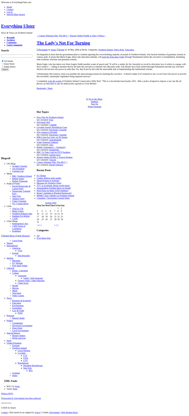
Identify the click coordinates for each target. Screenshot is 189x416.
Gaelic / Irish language (33, 278)
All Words (8, 61)
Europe (15, 253)
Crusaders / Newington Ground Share (53, 198)
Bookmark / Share (45, 88)
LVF (25, 355)
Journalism (17, 308)
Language (22, 275)
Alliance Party (18, 198)
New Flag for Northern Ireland (50, 117)
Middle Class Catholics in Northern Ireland (55, 195)
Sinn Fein (16, 196)
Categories (12, 42)
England (16, 345)
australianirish (55, 140)
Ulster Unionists (19, 201)
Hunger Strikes (18, 335)
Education (129, 50)
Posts (17, 386)
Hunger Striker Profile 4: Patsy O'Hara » (87, 36)
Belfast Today (18, 178)
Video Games (18, 295)
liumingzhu (54, 150)
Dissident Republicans (33, 365)
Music (15, 290)
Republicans (23, 363)
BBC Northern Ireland (22, 176)
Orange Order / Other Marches (31, 280)
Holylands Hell (43, 122)
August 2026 (50, 203)
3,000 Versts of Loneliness (18, 227)
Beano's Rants (18, 318)
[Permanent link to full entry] (42, 50)
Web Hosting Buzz (69, 412)
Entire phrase (9, 66)
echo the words (54, 81)
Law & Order (18, 310)
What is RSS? (7, 393)
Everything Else (44, 238)
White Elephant (94, 106)
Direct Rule (119, 50)
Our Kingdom (18, 168)
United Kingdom (14, 343)
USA (20, 250)
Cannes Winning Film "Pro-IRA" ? (52, 162)
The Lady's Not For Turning (63, 42)
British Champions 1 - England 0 (51, 147)
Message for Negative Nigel (49, 183)
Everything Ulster (18, 25)
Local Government (20, 330)
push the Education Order (113, 57)
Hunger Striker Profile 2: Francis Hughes (55, 157)
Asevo (37, 412)
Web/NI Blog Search (16, 14)
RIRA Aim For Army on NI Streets (52, 137)
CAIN (15, 218)
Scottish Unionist (19, 166)
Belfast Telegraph (20, 181)
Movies (15, 288)
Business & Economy (21, 300)
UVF (25, 360)
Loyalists (22, 353)
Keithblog (16, 231)
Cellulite (53, 125)
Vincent (52, 160)
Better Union (18, 211)
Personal (10, 315)
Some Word (9, 64)
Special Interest (13, 333)
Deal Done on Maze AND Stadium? (52, 190)
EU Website (17, 263)
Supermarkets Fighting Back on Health (54, 188)
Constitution (17, 323)
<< (38, 225)
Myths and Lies (19, 338)
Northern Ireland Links (22, 213)
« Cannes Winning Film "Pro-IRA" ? (53, 36)
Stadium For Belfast (21, 216)
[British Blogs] (8, 236)
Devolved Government (22, 325)
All (38, 236)
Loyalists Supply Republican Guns (52, 127)
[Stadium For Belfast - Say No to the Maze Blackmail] (94, 101)
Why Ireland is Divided (47, 132)
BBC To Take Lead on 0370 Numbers (53, 152)
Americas (16, 248)
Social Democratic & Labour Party (21, 187)
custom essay (55, 155)
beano (53, 50)
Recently (11, 37)
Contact (10, 9)
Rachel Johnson (56, 165)
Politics (10, 320)
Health (15, 285)
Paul (51, 120)
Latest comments (14, 45)
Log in (9, 12)
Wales (14, 375)
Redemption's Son (20, 223)
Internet (10, 258)
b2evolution (54, 412)
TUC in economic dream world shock (53, 185)
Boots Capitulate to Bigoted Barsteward (54, 193)
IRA (31, 370)
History (10, 243)
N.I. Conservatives (20, 203)
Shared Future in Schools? (48, 180)
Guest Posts (17, 240)
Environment (18, 305)
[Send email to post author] (60, 50)
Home (9, 7)
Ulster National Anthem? (47, 142)
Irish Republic (24, 255)
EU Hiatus (41, 175)
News (9, 298)
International (12, 245)
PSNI (20, 313)
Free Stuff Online (19, 265)
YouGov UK (18, 208)
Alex (51, 145)
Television (16, 293)
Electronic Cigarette (58, 130)
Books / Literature (20, 270)
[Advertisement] (9, 112)
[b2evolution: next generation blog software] (21, 398)
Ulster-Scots (23, 283)
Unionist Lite (18, 171)
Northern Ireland (105, 50)
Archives (11, 40)
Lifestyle (10, 268)
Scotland (16, 373)
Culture (15, 273)
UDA (25, 358)
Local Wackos (24, 350)
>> (57, 225)
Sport (9, 340)
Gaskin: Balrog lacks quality (49, 178)
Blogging (16, 260)
